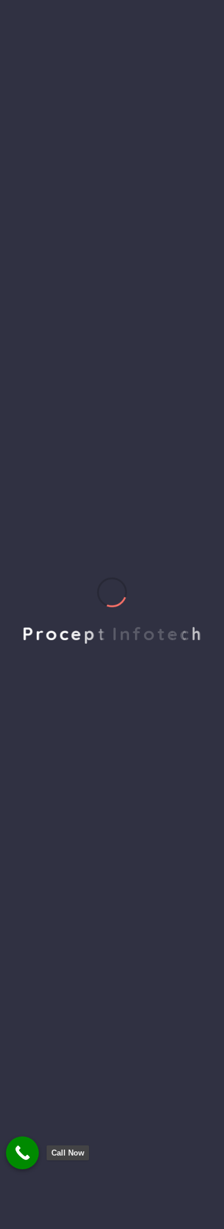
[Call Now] (22, 1152)
